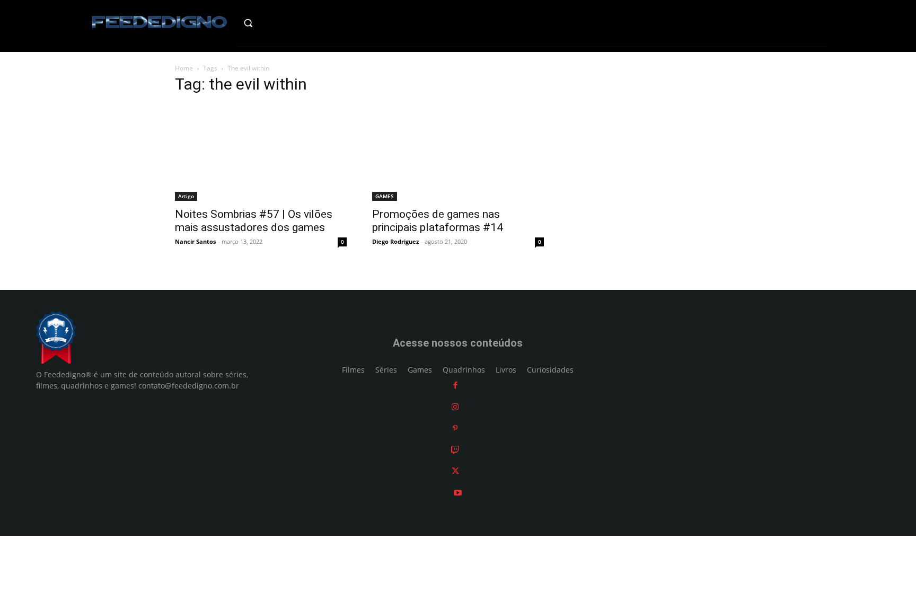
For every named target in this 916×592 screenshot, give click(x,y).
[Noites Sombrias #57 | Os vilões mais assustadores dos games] (261, 152)
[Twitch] (455, 449)
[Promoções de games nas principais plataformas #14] (458, 152)
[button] (271, 22)
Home (184, 68)
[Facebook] (455, 385)
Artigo (186, 196)
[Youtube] (458, 492)
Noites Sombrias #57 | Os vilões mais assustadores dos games (253, 221)
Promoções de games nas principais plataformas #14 (437, 221)
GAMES (384, 196)
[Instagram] (455, 406)
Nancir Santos (195, 241)
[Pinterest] (455, 427)
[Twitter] (455, 470)
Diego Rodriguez (395, 241)
